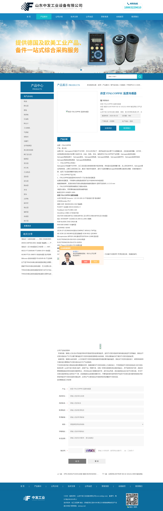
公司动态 (89, 17)
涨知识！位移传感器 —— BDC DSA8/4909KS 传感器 (37, 239)
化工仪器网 (75, 502)
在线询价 (108, 128)
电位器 (26, 207)
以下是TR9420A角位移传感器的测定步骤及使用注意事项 (37, 262)
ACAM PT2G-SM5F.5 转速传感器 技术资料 (36, 254)
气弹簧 (26, 132)
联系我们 (135, 17)
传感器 (122, 85)
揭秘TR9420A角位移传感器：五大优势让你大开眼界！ (37, 266)
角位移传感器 (28, 150)
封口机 (26, 168)
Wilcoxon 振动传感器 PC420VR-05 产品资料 (36, 258)
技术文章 (74, 17)
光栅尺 (26, 141)
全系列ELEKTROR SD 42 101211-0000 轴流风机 (125, 474)
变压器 (26, 163)
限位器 (26, 106)
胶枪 (25, 110)
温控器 (26, 176)
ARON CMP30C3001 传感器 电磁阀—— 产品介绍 (37, 243)
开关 (25, 190)
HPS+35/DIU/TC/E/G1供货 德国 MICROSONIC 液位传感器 (84, 474)
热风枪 (26, 114)
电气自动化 (115, 85)
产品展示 (43, 17)
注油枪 (26, 119)
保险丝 (26, 137)
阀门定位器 (28, 154)
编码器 (26, 212)
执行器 (26, 221)
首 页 (29, 17)
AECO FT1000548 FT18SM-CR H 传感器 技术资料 (37, 251)
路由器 (26, 185)
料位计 (26, 123)
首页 (99, 85)
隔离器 (26, 159)
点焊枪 (26, 199)
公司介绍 (59, 17)
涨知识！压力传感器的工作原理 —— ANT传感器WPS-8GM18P (37, 247)
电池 (25, 101)
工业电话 (27, 172)
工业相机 (27, 128)
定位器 (26, 181)
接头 (25, 194)
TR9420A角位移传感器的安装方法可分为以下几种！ (37, 270)
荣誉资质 (104, 17)
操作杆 (26, 203)
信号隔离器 (28, 145)
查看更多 (27, 226)
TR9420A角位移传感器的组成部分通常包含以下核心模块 (37, 274)
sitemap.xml (82, 506)
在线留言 (119, 17)
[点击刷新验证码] (90, 450)
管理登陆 (73, 506)
